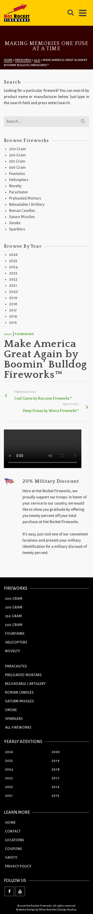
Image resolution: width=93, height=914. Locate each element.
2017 (13, 310)
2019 (13, 298)
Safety (11, 857)
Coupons (13, 849)
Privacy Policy (18, 866)
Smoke (14, 223)
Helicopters (18, 180)
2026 (13, 255)
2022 (13, 279)
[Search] (70, 13)
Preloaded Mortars (25, 198)
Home (10, 823)
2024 (13, 267)
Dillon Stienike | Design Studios (57, 909)
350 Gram (17, 161)
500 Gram (17, 167)
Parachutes (18, 192)
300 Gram (17, 155)
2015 (13, 322)
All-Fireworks (18, 727)
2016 (13, 316)
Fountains (24, 334)
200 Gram (17, 149)
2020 (13, 292)
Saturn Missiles (22, 217)
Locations (14, 840)
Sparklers (17, 229)
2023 (13, 273)
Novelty (15, 186)
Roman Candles (22, 211)
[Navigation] (82, 13)
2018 (13, 304)
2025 (13, 261)
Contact (13, 831)
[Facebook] (9, 891)
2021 (8, 334)
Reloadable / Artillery (26, 204)
